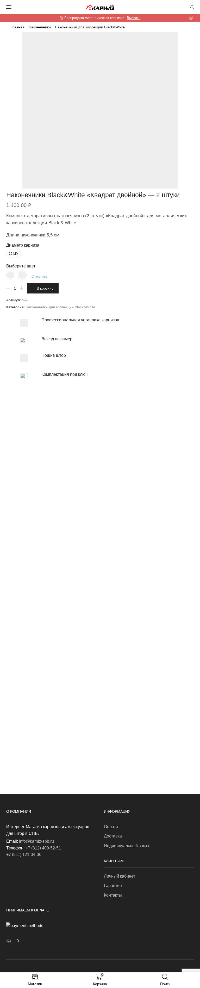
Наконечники (40, 27)
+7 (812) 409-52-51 (43, 848)
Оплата (111, 826)
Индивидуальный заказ (126, 845)
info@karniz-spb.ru (36, 841)
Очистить (39, 276)
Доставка (113, 836)
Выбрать (133, 18)
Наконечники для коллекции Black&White (90, 27)
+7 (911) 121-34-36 (23, 854)
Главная (17, 27)
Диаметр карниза (22, 245)
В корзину (45, 288)
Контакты (113, 895)
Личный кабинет (119, 876)
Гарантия (113, 885)
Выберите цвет (20, 266)
